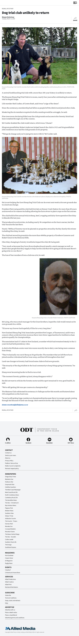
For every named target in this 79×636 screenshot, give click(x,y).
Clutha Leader (9, 539)
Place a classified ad (11, 615)
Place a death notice (11, 612)
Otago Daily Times (10, 477)
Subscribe (8, 595)
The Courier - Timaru (11, 521)
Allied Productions (10, 579)
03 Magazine (8, 561)
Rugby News (8, 563)
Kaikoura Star (9, 482)
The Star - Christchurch (12, 503)
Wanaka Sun (9, 526)
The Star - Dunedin (10, 537)
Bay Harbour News (10, 505)
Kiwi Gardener (9, 555)
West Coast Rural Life (11, 492)
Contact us (8, 453)
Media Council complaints (12, 466)
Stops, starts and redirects (12, 601)
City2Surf (8, 570)
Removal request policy (12, 468)
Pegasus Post (9, 508)
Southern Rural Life (10, 542)
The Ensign (8, 545)
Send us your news (10, 455)
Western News (9, 511)
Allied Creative (9, 582)
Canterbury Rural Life (11, 498)
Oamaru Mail (9, 524)
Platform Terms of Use (11, 463)
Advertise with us (10, 610)
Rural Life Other (7, 9)
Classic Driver (9, 558)
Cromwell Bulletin (10, 529)
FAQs (6, 603)
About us (7, 458)
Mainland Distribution (11, 587)
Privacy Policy (9, 461)
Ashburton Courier (10, 519)
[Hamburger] (75, 2)
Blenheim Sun (9, 479)
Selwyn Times (9, 516)
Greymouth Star (9, 484)
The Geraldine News (11, 500)
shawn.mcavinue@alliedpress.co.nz (15, 405)
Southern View (9, 513)
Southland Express (10, 547)
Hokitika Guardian (10, 487)
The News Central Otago (12, 534)
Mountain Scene (10, 532)
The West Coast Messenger (12, 490)
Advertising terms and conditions (14, 618)
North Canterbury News (12, 495)
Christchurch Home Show (12, 573)
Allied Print (8, 585)
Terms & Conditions (10, 598)
